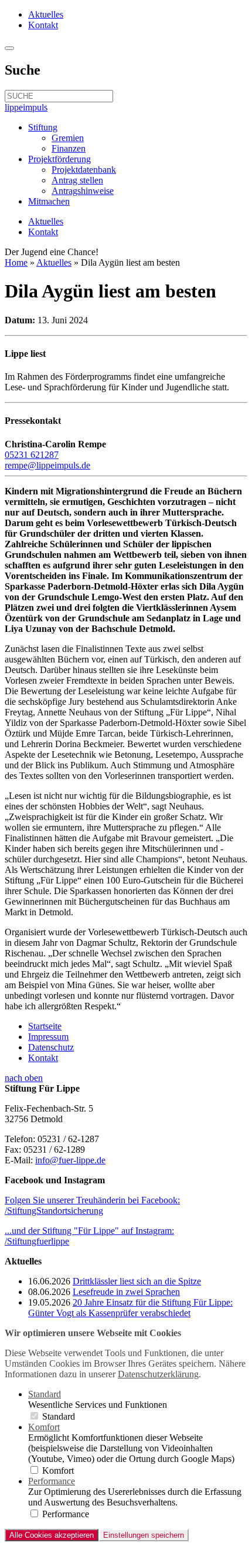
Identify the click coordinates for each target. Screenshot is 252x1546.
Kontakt (43, 25)
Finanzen (69, 148)
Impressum (48, 1037)
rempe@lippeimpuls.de (47, 465)
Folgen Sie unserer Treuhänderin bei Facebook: (92, 1205)
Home (16, 262)
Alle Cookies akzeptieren (51, 1535)
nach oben (24, 1078)
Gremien (68, 138)
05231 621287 (32, 455)
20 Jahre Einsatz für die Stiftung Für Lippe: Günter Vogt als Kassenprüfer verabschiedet (130, 1307)
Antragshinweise (83, 191)
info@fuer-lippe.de (70, 1160)
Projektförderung (59, 159)
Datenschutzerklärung (158, 1374)
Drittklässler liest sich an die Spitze (137, 1281)
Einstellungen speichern (143, 1535)
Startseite (45, 1026)
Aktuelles (45, 14)
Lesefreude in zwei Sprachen (126, 1292)
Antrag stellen (77, 180)
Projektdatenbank (84, 170)
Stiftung (42, 127)
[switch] (34, 1416)
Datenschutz (51, 1047)
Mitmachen (49, 201)
